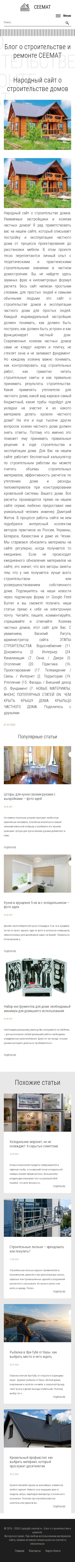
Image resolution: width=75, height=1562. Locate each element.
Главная (19, 1551)
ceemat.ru (36, 1528)
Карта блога (52, 1551)
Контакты (35, 1551)
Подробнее (10, 847)
